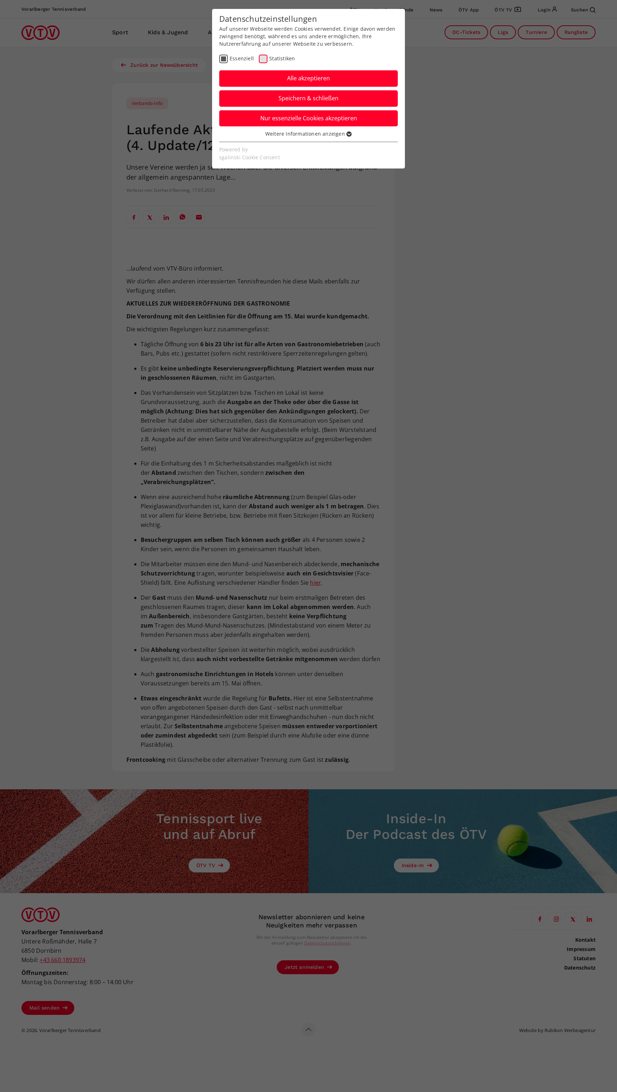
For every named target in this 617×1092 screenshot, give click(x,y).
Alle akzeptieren (308, 78)
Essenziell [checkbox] (242, 58)
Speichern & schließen (308, 98)
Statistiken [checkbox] (282, 58)
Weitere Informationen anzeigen (305, 133)
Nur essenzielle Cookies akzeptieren (308, 118)
